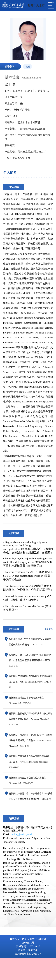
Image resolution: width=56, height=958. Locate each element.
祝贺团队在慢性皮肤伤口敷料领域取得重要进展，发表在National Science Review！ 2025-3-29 (30, 682)
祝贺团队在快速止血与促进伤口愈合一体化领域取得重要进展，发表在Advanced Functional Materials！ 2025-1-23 (30, 740)
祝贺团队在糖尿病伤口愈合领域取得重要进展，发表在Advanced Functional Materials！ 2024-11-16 (29, 762)
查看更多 (48, 629)
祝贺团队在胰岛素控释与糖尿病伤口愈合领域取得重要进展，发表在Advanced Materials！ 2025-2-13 (30, 719)
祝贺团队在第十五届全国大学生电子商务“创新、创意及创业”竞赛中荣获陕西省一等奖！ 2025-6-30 (30, 660)
